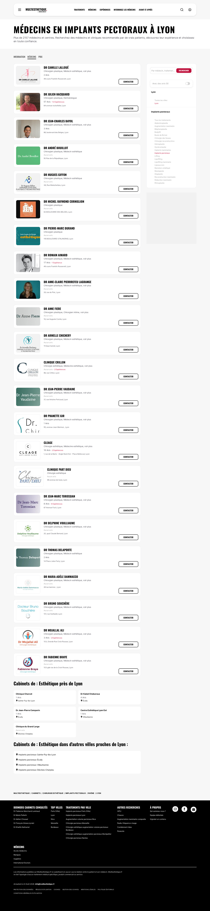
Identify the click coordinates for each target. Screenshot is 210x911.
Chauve (120, 815)
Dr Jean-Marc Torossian (59, 496)
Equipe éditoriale (156, 815)
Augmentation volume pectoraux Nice (81, 819)
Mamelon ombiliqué (162, 168)
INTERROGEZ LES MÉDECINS (124, 9)
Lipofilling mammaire (163, 162)
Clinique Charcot (24, 694)
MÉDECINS (92, 9)
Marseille (54, 823)
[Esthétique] (36, 10)
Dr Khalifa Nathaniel (22, 827)
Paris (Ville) (55, 811)
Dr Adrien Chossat (21, 819)
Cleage (48, 442)
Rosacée (120, 831)
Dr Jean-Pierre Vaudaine (59, 389)
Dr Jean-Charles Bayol (58, 121)
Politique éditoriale (106, 889)
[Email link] (193, 809)
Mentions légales (88, 889)
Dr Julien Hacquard (57, 94)
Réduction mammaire (163, 180)
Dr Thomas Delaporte (58, 550)
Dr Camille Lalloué (56, 67)
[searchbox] (163, 70)
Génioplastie (160, 144)
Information (19, 56)
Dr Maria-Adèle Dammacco (61, 576)
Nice (53, 819)
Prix (40, 56)
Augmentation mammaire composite (131, 819)
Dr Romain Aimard (55, 255)
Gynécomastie (160, 147)
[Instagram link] (175, 810)
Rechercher (184, 70)
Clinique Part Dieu (59, 469)
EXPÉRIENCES (105, 9)
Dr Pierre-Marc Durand (59, 228)
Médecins (31, 56)
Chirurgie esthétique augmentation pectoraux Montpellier (88, 834)
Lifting (157, 156)
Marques (17, 855)
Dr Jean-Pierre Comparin (28, 710)
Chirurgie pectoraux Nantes (77, 838)
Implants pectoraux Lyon (75, 815)
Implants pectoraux (162, 153)
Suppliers (17, 859)
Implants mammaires (163, 150)
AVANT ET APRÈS (145, 9)
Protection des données (23, 889)
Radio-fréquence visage (127, 823)
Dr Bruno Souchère (56, 603)
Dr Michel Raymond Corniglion (64, 201)
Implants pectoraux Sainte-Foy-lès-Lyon (37, 754)
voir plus (87, 71)
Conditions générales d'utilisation (28, 893)
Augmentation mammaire (164, 126)
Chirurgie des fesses (163, 138)
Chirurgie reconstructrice (164, 141)
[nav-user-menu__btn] (189, 9)
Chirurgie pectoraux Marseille (77, 823)
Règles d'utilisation (43, 889)
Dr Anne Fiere (52, 308)
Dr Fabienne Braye (55, 657)
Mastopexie (159, 171)
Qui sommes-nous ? (158, 811)
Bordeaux (54, 827)
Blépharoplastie (161, 129)
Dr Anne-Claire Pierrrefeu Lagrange (67, 282)
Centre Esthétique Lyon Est (94, 710)
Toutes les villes (161, 100)
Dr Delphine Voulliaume (59, 523)
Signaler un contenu (158, 819)
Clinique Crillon (54, 362)
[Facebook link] (184, 810)
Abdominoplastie (161, 123)
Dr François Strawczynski (24, 823)
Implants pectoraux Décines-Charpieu (36, 770)
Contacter (128, 81)
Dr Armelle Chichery (57, 335)
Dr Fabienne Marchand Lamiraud (27, 811)
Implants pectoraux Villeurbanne (33, 765)
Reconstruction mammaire (165, 177)
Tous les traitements (163, 120)
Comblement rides (124, 827)
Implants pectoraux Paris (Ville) (78, 811)
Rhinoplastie (159, 183)
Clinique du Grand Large (27, 726)
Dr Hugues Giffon (55, 174)
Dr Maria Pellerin (20, 815)
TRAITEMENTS (79, 9)
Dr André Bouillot (56, 148)
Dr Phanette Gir (54, 416)
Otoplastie (159, 174)
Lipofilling (158, 159)
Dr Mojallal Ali (54, 630)
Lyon (156, 103)
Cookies (57, 889)
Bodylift (158, 132)
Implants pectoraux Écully (30, 759)
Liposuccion (159, 165)
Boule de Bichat (161, 135)
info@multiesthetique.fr (44, 884)
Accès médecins (20, 851)
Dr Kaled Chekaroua (90, 694)
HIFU (119, 811)
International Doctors (22, 863)
